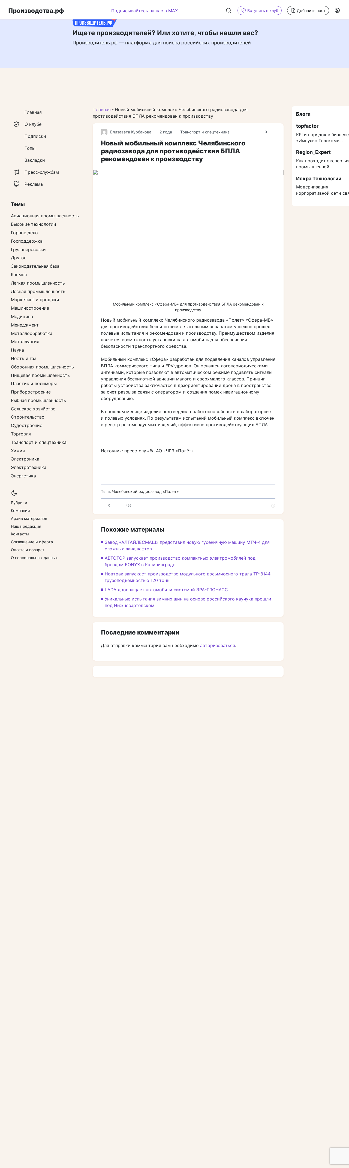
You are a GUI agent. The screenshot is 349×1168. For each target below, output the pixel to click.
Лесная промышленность (38, 291)
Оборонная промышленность (42, 367)
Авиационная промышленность (45, 216)
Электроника (25, 459)
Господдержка (27, 241)
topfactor (307, 126)
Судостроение (26, 425)
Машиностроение (30, 308)
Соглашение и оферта (32, 541)
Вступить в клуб (262, 10)
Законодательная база (35, 266)
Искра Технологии (318, 178)
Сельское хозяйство (33, 408)
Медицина (22, 316)
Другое (18, 258)
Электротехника (28, 467)
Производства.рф (36, 10)
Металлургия (25, 341)
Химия (18, 450)
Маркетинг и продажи (35, 300)
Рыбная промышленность (38, 400)
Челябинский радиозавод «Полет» (145, 491)
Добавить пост (311, 10)
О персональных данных (34, 557)
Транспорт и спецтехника (205, 132)
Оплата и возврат (27, 549)
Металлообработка (31, 333)
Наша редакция (26, 526)
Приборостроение (31, 392)
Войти (338, 10)
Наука (17, 350)
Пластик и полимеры (34, 383)
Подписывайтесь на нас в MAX (144, 10)
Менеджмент (25, 325)
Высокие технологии (33, 224)
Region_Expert (313, 152)
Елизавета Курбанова (130, 132)
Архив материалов (29, 518)
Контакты (20, 534)
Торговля (21, 434)
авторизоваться (217, 645)
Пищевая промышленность (40, 375)
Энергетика (23, 475)
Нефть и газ (23, 358)
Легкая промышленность (38, 283)
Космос (19, 274)
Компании (20, 510)
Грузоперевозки (28, 249)
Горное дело (24, 232)
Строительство (27, 417)
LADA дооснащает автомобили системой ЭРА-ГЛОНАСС (166, 589)
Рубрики (19, 503)
